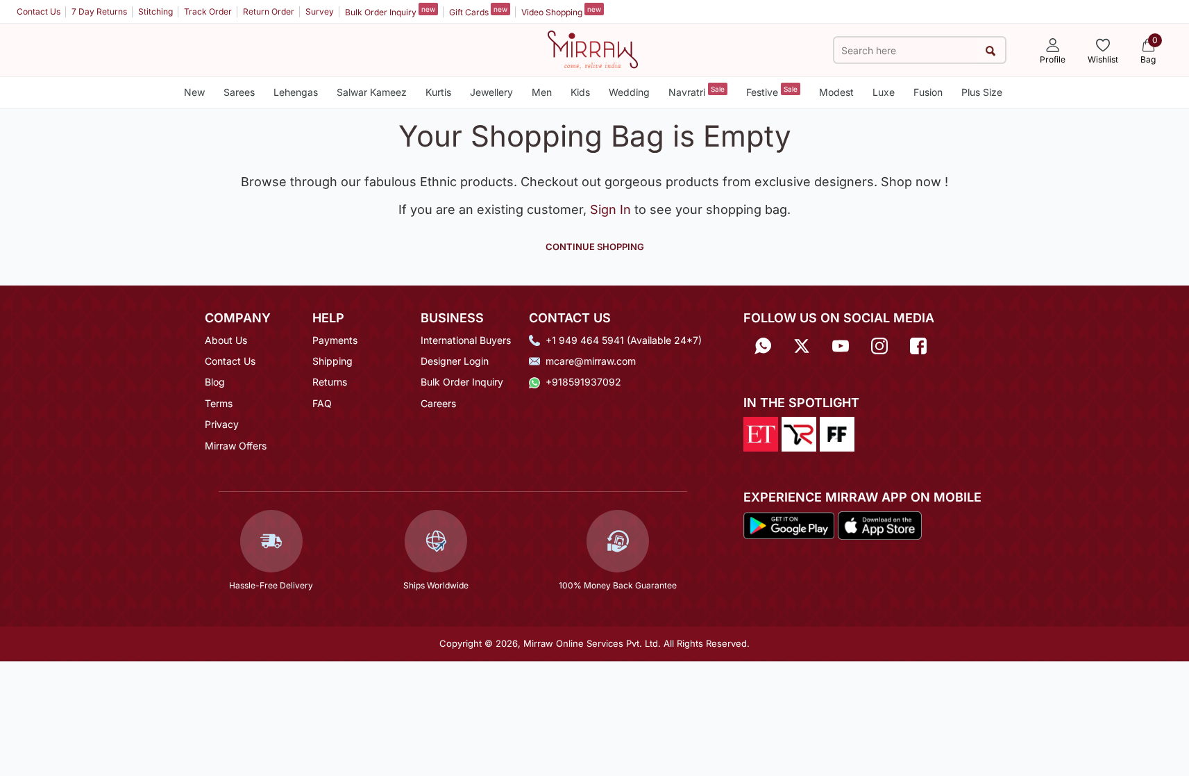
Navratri (696, 91)
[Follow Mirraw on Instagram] (879, 345)
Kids (580, 92)
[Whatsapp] (763, 345)
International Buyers (466, 340)
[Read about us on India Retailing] (799, 433)
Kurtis (438, 92)
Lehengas (295, 92)
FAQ (322, 403)
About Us (226, 340)
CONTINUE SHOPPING (595, 246)
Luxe (883, 92)
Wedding (629, 92)
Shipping (332, 361)
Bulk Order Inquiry (390, 11)
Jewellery (491, 92)
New (194, 92)
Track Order (208, 11)
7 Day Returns (99, 11)
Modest (836, 92)
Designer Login (455, 361)
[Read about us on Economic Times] (760, 433)
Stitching (155, 11)
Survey (319, 11)
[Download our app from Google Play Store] (789, 524)
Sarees (239, 92)
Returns (329, 382)
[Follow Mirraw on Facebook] (918, 345)
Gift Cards (478, 11)
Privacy (222, 424)
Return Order (268, 11)
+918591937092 (583, 382)
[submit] (991, 50)
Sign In (612, 209)
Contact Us (38, 11)
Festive (772, 91)
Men (542, 92)
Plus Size (981, 92)
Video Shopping (561, 11)
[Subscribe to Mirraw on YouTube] (840, 345)
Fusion (928, 92)
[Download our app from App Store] (879, 524)
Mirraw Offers (236, 446)
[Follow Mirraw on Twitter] (801, 345)
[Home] (593, 49)
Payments (334, 340)
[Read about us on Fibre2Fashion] (837, 433)
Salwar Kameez (372, 92)
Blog (215, 382)
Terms (219, 403)
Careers (438, 403)
